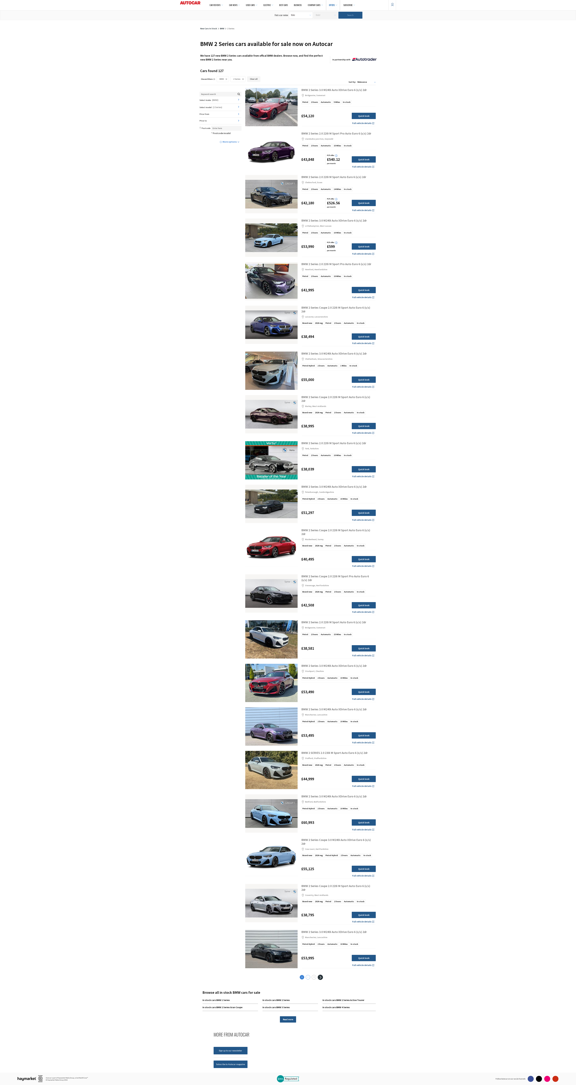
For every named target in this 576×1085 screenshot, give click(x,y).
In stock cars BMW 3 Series (276, 1007)
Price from (204, 114)
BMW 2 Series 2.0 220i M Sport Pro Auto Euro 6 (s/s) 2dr (336, 133)
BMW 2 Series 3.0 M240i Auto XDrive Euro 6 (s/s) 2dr (334, 90)
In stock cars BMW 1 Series (216, 1000)
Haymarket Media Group (66, 1078)
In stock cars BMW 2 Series (276, 1000)
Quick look (363, 115)
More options (230, 141)
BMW (221, 79)
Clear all (254, 79)
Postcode (206, 128)
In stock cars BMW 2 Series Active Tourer (343, 1000)
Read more (288, 1019)
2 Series (236, 79)
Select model (211, 107)
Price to (203, 120)
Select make (209, 99)
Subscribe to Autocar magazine (230, 1064)
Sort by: (352, 82)
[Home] (190, 5)
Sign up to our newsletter (230, 1050)
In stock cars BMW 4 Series (336, 1007)
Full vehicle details (361, 123)
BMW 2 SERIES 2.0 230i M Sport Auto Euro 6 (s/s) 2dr (334, 753)
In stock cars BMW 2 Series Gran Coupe (222, 1007)
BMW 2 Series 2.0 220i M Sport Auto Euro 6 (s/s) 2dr (333, 177)
